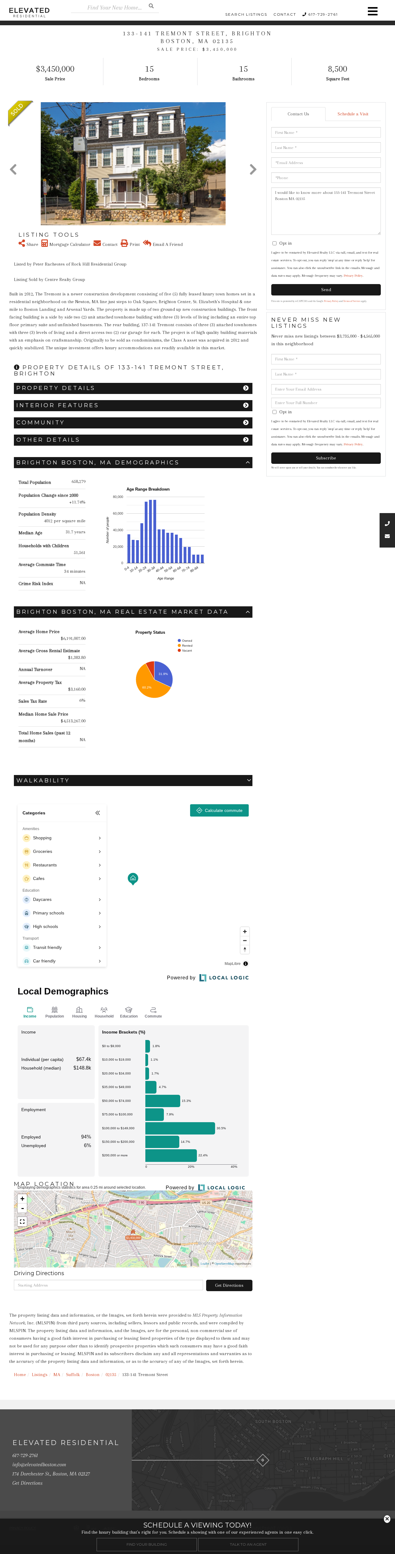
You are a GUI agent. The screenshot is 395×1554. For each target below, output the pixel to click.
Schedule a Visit (353, 114)
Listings (40, 1374)
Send (326, 289)
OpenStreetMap (224, 1264)
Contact (284, 14)
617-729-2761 (323, 14)
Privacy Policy (353, 276)
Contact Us (298, 114)
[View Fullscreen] (22, 1221)
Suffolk (73, 1374)
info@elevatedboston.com (39, 1464)
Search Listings (246, 14)
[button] (151, 5)
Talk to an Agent (248, 1544)
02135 (111, 1374)
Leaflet (205, 1264)
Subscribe (326, 458)
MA (56, 1374)
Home (20, 1374)
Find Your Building (147, 1544)
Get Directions (229, 1285)
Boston (93, 1374)
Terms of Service (351, 301)
